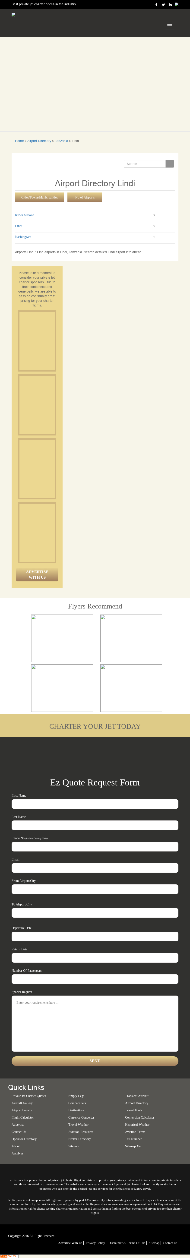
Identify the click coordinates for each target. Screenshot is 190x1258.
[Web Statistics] (9, 1256)
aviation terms (135, 1132)
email (15, 859)
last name (19, 817)
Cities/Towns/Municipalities (39, 197)
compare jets (77, 1103)
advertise (18, 1124)
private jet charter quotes (29, 1096)
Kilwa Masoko (24, 215)
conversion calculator (139, 1117)
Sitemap (154, 1243)
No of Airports (85, 197)
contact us (170, 1243)
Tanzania (61, 141)
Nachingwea (23, 237)
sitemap (73, 1146)
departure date (22, 928)
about (16, 1146)
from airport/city (24, 881)
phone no (30, 838)
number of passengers (26, 970)
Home (19, 141)
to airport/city (22, 904)
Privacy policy (95, 1243)
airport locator (22, 1110)
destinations (76, 1110)
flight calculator (23, 1117)
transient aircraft (137, 1096)
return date (19, 949)
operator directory (24, 1139)
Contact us (19, 1132)
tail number (133, 1139)
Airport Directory (39, 141)
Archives (17, 1153)
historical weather (137, 1124)
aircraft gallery (22, 1103)
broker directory (79, 1139)
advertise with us (70, 1243)
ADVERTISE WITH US (37, 575)
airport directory (136, 1103)
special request (22, 992)
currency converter (81, 1117)
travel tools (133, 1110)
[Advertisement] (54, 341)
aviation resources (80, 1132)
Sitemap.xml (133, 1146)
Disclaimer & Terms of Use (126, 1243)
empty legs (76, 1096)
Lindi (18, 226)
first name (19, 795)
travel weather (78, 1124)
